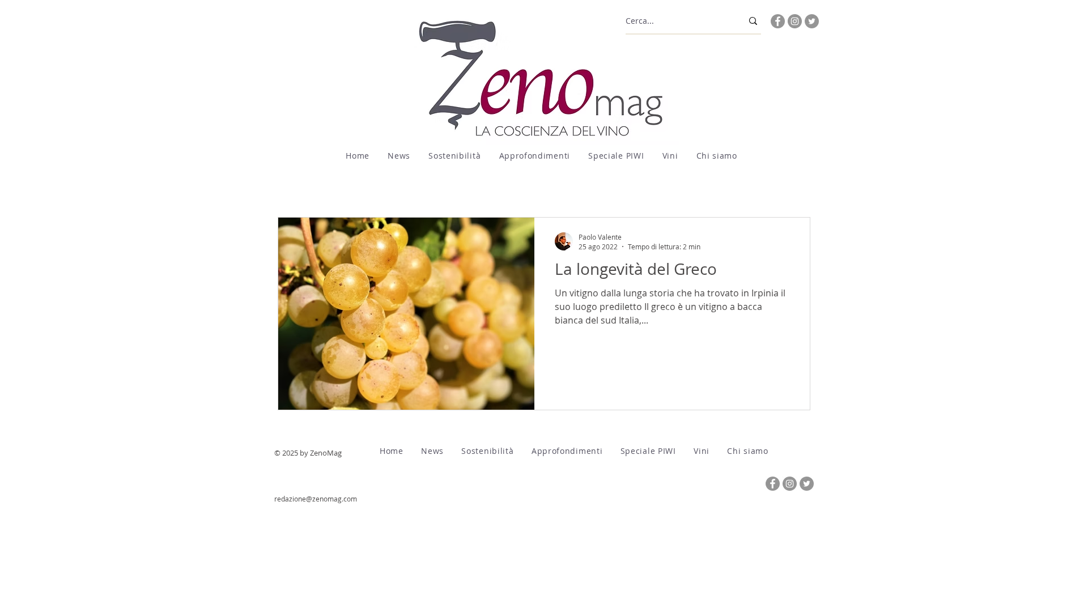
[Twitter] (812, 21)
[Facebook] (778, 21)
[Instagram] (795, 21)
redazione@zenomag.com (315, 498)
